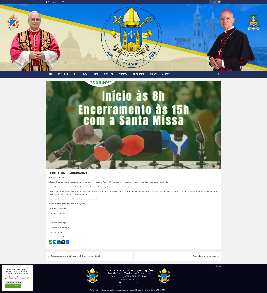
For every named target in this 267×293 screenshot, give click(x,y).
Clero (95, 74)
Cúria (85, 74)
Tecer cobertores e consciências (204, 256)
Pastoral (123, 74)
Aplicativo (166, 74)
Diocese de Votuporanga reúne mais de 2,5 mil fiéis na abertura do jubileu (76, 256)
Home (50, 74)
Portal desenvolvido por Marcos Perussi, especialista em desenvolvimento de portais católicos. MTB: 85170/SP (128, 290)
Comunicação (138, 74)
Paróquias (108, 74)
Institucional (62, 74)
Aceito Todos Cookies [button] (13, 286)
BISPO (76, 74)
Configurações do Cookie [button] (13, 282)
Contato (153, 74)
